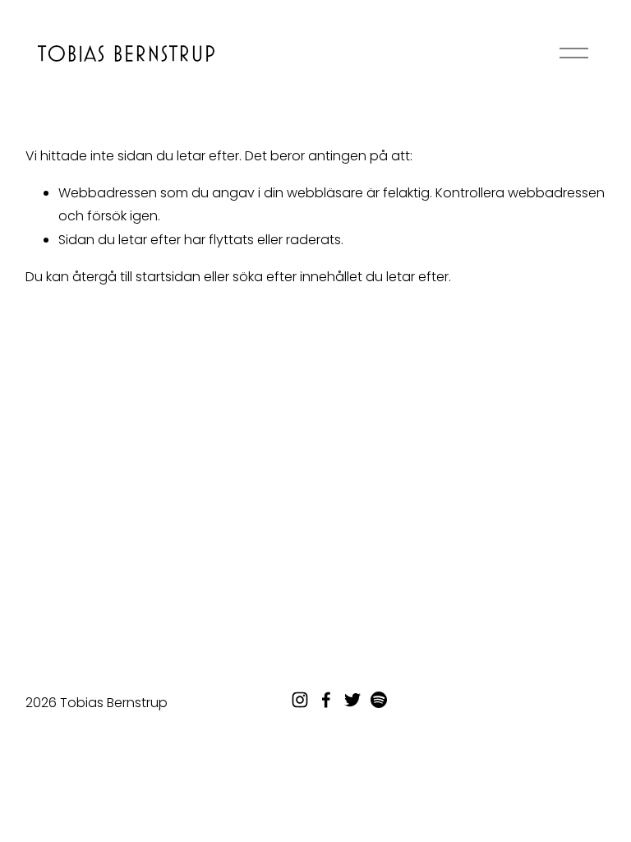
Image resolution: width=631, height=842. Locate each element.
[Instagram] (300, 700)
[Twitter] (352, 700)
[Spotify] (379, 700)
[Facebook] (326, 700)
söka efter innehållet (297, 276)
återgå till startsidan (136, 276)
